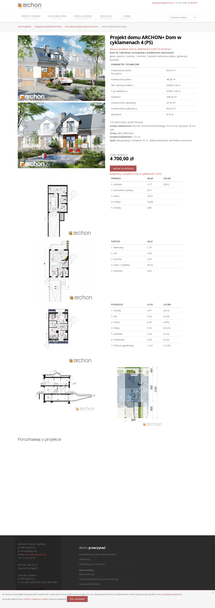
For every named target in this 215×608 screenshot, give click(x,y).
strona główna (24, 26)
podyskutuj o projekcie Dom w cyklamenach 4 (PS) (136, 173)
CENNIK (126, 17)
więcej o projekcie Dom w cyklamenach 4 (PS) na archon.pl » (141, 48)
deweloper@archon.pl (162, 2)
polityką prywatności (173, 594)
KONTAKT (192, 2)
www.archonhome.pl (89, 583)
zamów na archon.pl (123, 168)
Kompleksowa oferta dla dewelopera (98, 554)
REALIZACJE (106, 17)
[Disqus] (107, 485)
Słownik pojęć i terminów (92, 564)
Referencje (84, 559)
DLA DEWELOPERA (57, 17)
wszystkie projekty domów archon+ (82, 26)
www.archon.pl (86, 574)
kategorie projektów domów (48, 26)
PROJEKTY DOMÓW (31, 17)
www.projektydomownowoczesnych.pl (98, 579)
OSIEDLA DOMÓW (83, 17)
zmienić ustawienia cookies (36, 599)
